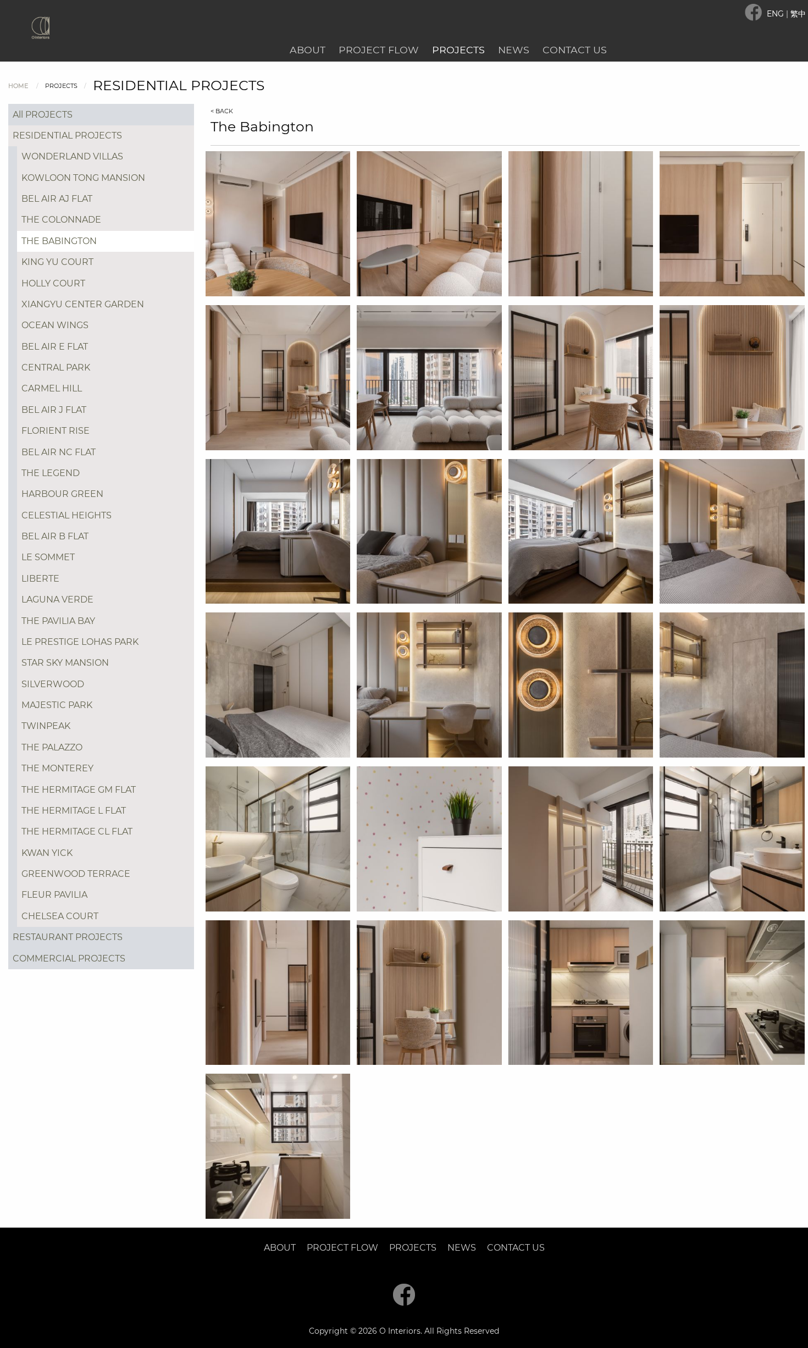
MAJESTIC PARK (56, 705)
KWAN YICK (47, 853)
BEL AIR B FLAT (54, 536)
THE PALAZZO (51, 747)
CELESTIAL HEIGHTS (66, 515)
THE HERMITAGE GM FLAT (78, 790)
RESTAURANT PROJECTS (68, 937)
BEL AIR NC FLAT (58, 452)
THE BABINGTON (59, 241)
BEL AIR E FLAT (54, 346)
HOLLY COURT (53, 283)
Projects (458, 50)
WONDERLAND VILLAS (72, 156)
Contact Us (575, 50)
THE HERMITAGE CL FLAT (76, 831)
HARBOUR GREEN (62, 494)
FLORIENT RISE (55, 431)
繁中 (798, 14)
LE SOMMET (48, 557)
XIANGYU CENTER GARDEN (82, 304)
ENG (776, 14)
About (307, 50)
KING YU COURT (57, 262)
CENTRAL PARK (55, 367)
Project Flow (379, 50)
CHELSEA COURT (59, 916)
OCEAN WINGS (54, 325)
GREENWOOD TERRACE (75, 874)
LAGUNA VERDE (57, 599)
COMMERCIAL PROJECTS (69, 958)
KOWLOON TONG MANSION (83, 178)
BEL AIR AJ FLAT (56, 199)
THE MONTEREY (57, 768)
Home (18, 86)
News (513, 50)
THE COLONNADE (61, 219)
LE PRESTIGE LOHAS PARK (80, 642)
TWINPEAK (45, 726)
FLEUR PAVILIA (54, 895)
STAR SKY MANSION (65, 663)
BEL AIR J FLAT (53, 410)
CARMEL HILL (51, 388)
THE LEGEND (50, 473)
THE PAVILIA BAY (58, 621)
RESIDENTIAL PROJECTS (67, 135)
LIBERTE (40, 578)
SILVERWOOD (52, 684)
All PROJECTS (43, 114)
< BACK (222, 111)
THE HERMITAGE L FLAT (73, 810)
